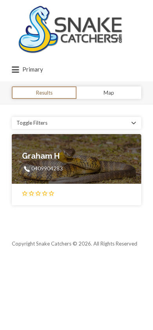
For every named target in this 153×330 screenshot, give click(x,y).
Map (109, 93)
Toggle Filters (31, 123)
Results (44, 93)
